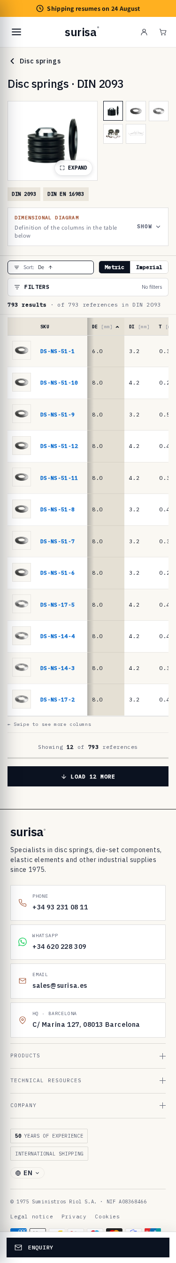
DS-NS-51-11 (59, 477)
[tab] (113, 111)
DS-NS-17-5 (57, 604)
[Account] (144, 32)
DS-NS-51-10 (59, 382)
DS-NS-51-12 (59, 445)
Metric (114, 266)
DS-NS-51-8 (57, 509)
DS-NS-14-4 (57, 635)
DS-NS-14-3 (57, 667)
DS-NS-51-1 (57, 350)
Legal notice (31, 1216)
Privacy (73, 1216)
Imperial (149, 266)
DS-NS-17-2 (57, 699)
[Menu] (16, 32)
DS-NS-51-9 (57, 414)
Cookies (107, 1216)
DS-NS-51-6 (57, 572)
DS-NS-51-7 (57, 541)
